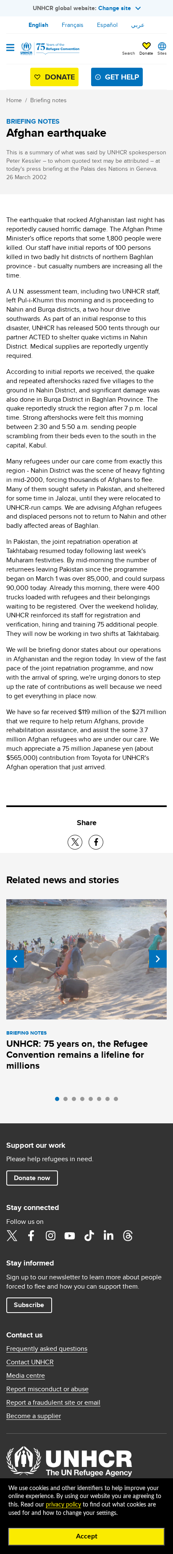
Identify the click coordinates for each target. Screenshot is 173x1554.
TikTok (89, 1235)
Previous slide (15, 959)
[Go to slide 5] (93, 1101)
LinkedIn (108, 1235)
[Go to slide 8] (118, 1101)
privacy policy (63, 1505)
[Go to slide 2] (67, 1101)
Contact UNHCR (30, 1362)
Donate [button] (146, 53)
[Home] (49, 49)
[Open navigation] (10, 48)
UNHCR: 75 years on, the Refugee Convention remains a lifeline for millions (77, 1054)
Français (73, 25)
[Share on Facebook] (96, 842)
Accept (86, 1536)
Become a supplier (33, 1416)
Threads (127, 1235)
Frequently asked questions (46, 1348)
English (38, 25)
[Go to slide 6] (101, 1101)
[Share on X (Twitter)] (75, 842)
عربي (137, 25)
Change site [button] (114, 8)
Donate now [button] (32, 1178)
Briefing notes (48, 100)
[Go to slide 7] (109, 1101)
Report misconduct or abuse (47, 1389)
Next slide (158, 959)
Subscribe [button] (29, 1305)
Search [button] (128, 53)
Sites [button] (162, 53)
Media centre (25, 1375)
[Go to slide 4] (84, 1101)
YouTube (69, 1235)
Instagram (50, 1235)
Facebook (31, 1235)
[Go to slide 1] (59, 1101)
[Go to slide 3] (76, 1101)
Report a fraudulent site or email (53, 1402)
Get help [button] (122, 76)
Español (107, 25)
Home (14, 100)
